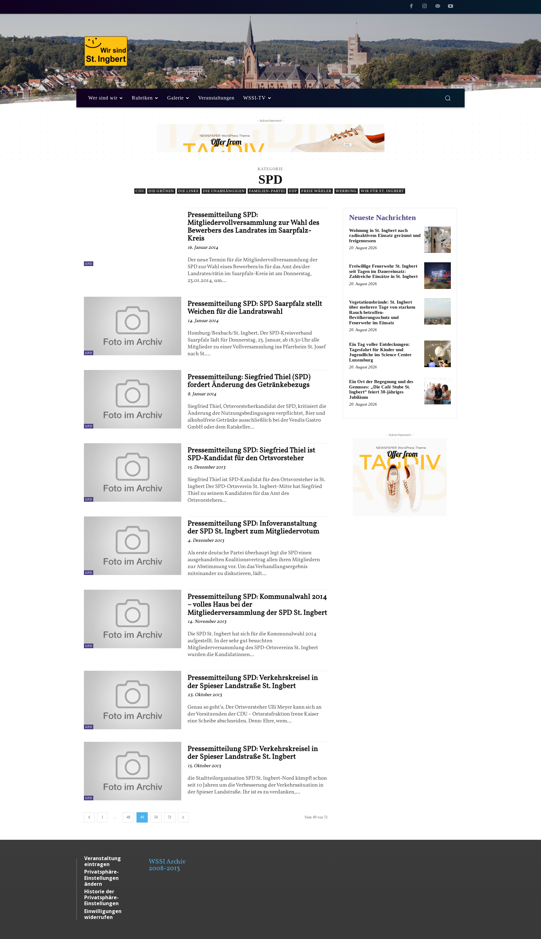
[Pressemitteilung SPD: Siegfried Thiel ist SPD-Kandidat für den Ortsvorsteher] (132, 472)
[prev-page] (89, 817)
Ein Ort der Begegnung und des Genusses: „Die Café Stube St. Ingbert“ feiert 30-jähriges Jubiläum (381, 389)
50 (156, 817)
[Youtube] (450, 7)
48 (128, 817)
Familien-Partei (267, 191)
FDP (293, 191)
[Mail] (437, 7)
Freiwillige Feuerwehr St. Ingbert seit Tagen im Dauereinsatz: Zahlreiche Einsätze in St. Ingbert (383, 271)
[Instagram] (424, 7)
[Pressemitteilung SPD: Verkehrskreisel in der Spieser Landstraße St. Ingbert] (132, 700)
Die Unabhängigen (224, 191)
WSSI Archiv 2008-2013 (167, 865)
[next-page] (183, 817)
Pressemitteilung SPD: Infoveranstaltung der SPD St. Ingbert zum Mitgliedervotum (253, 527)
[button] (447, 98)
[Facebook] (411, 7)
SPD (88, 264)
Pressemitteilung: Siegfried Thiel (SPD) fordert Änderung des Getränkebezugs (249, 381)
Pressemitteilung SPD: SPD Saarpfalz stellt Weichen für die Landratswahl (255, 308)
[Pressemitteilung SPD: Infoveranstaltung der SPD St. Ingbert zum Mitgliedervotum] (132, 545)
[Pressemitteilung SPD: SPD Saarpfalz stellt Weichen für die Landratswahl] (132, 326)
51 (170, 817)
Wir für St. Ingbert (382, 191)
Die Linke (188, 191)
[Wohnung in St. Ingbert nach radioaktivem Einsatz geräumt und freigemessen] (437, 240)
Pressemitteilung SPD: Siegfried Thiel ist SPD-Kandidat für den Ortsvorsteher (251, 454)
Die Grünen (161, 191)
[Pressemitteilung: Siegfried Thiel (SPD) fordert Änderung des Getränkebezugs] (132, 399)
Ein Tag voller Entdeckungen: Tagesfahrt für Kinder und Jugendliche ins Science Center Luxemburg (380, 352)
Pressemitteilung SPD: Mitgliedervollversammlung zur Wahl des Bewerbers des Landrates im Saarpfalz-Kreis (253, 227)
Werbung (346, 191)
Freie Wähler (316, 191)
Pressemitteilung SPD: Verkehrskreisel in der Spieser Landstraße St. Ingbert (253, 682)
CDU (140, 191)
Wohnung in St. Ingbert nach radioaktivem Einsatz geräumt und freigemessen (384, 235)
